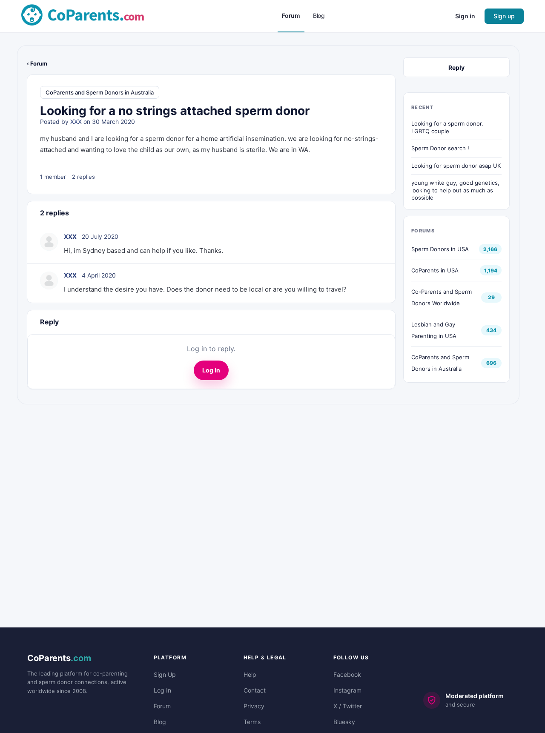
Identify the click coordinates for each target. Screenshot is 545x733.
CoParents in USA (435, 270)
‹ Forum (37, 63)
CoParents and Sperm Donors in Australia (100, 92)
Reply (456, 67)
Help (250, 674)
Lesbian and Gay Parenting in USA (433, 330)
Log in (211, 370)
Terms (252, 721)
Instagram (347, 690)
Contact (255, 690)
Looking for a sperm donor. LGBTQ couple (447, 127)
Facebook (347, 674)
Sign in (465, 16)
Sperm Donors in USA (440, 249)
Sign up (504, 16)
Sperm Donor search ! (440, 148)
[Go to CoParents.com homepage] (82, 15)
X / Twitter (347, 706)
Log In (162, 690)
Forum (162, 706)
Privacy (254, 706)
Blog (160, 721)
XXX (76, 121)
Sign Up (165, 674)
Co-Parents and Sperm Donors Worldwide (441, 297)
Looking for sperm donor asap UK (456, 165)
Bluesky (344, 721)
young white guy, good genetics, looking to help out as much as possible (455, 190)
